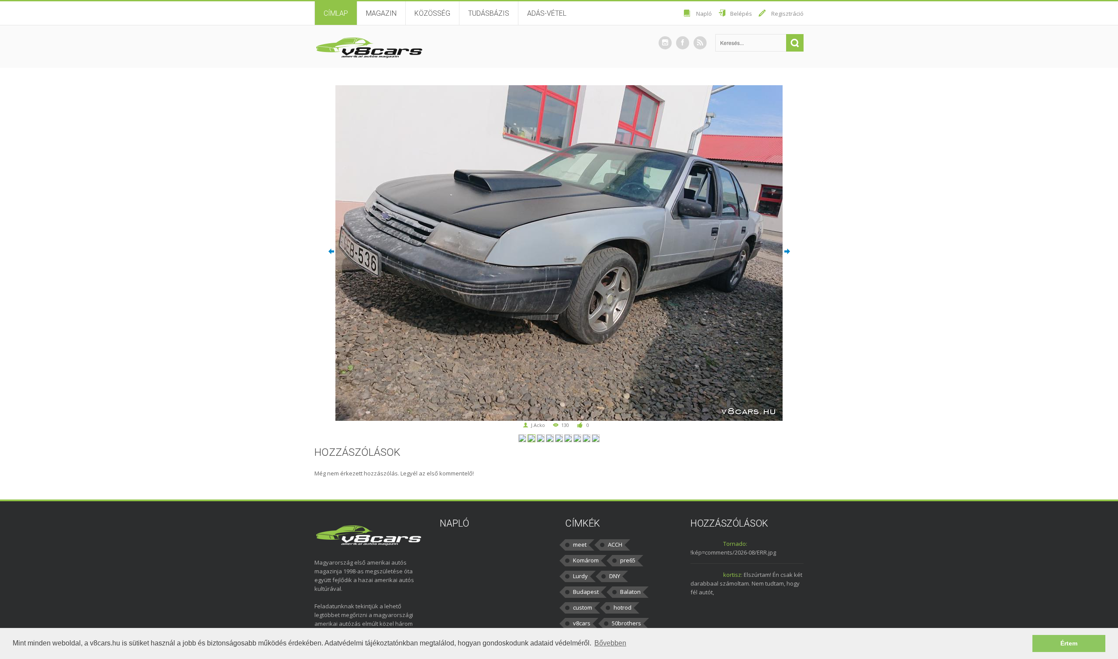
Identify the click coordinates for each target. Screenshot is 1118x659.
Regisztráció (787, 13)
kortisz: (732, 575)
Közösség (432, 13)
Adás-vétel (546, 13)
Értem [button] (1068, 643)
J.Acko (538, 425)
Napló (704, 13)
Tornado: (735, 544)
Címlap (336, 13)
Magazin (381, 13)
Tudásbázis (488, 13)
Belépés (741, 13)
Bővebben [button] (610, 643)
